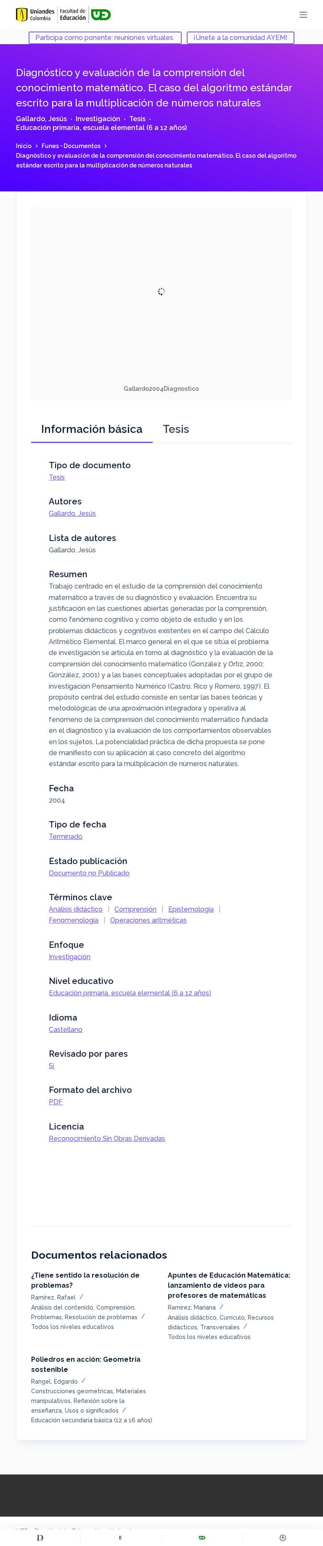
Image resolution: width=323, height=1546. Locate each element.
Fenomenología (73, 920)
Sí (51, 1066)
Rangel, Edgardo (54, 1381)
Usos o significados (92, 1410)
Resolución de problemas (101, 1317)
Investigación (98, 119)
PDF (56, 1102)
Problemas (46, 1317)
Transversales (220, 1327)
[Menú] (303, 15)
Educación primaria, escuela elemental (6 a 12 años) (101, 128)
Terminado (65, 837)
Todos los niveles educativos (72, 1326)
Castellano (65, 1030)
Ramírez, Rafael (53, 1297)
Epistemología (191, 909)
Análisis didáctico (76, 909)
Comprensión (135, 909)
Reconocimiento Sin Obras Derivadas (107, 1139)
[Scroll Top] (283, 1537)
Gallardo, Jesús (41, 119)
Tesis (137, 119)
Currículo (232, 1317)
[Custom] (40, 1537)
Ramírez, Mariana (192, 1307)
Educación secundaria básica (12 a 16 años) (91, 1420)
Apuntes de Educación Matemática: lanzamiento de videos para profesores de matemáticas (229, 1285)
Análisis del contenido (62, 1307)
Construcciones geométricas (72, 1391)
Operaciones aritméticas (148, 920)
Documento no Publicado (89, 873)
